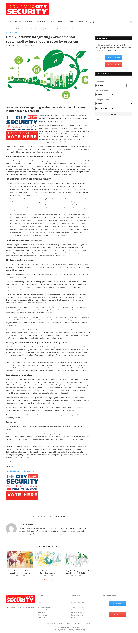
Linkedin (94, 22)
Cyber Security (76, 605)
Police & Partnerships (78, 610)
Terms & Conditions (65, 623)
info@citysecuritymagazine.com (22, 607)
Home (10, 22)
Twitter (90, 22)
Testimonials (43, 610)
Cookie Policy (86, 623)
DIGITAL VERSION (114, 57)
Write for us (42, 615)
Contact (71, 22)
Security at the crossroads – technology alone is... (48, 572)
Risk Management (20, 29)
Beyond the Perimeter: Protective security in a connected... (20, 572)
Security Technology (78, 612)
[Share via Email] (64, 516)
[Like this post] (52, 516)
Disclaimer (77, 623)
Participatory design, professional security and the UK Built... (76, 572)
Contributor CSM (13, 45)
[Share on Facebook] (56, 516)
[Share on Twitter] (59, 516)
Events (51, 22)
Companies (40, 22)
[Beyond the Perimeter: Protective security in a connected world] (20, 559)
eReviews (41, 612)
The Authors (42, 602)
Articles (28, 22)
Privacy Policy (51, 623)
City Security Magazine (46, 605)
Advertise (60, 22)
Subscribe (81, 22)
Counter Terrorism (77, 607)
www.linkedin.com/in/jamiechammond (20, 471)
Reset (97, 119)
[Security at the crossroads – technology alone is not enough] (48, 559)
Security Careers (77, 615)
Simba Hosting (79, 630)
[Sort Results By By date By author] (104, 108)
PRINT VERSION (113, 65)
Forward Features (44, 607)
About (17, 22)
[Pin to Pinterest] (61, 516)
